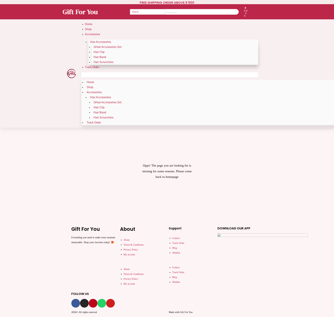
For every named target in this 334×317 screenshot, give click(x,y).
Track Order (92, 67)
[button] (169, 74)
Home (88, 24)
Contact (176, 238)
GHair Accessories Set (107, 46)
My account (129, 254)
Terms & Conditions (134, 244)
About (127, 240)
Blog (174, 248)
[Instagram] (84, 303)
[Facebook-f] (75, 303)
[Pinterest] (93, 303)
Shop (88, 29)
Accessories (92, 34)
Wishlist (176, 253)
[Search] (171, 12)
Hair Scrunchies (103, 62)
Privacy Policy (131, 249)
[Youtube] (110, 303)
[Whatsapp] (101, 303)
